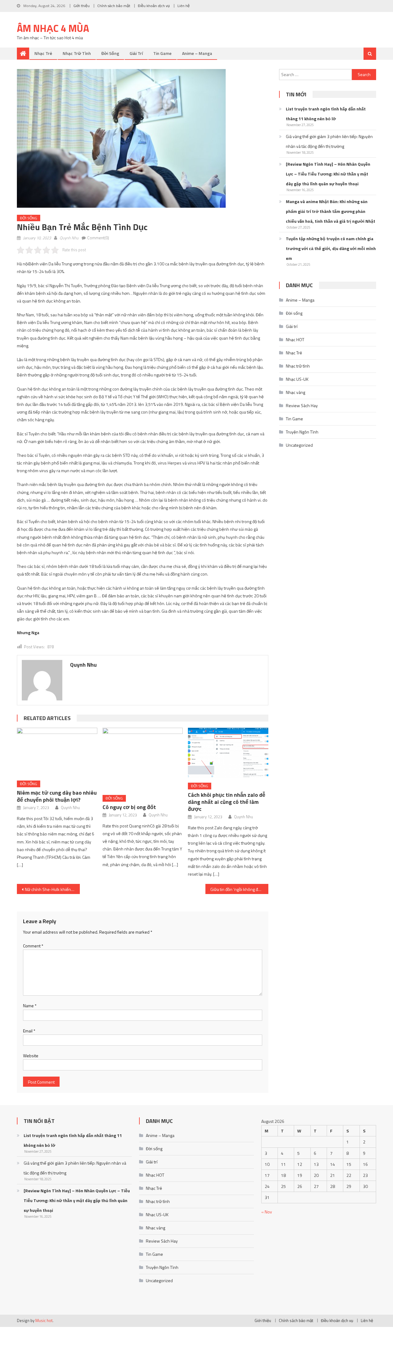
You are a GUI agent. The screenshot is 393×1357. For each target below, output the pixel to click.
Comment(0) (98, 238)
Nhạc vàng (295, 392)
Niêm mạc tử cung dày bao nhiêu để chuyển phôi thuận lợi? (57, 796)
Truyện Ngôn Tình (302, 432)
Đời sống (110, 53)
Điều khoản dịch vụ (154, 6)
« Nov (266, 1212)
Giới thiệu (81, 6)
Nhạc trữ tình (77, 53)
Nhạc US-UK (297, 379)
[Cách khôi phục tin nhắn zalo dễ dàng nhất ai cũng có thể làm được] (228, 753)
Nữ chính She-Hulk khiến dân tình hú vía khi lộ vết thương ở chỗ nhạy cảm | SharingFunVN (52, 889)
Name (30, 1005)
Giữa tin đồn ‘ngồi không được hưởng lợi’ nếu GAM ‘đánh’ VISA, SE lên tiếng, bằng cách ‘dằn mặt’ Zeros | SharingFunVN (239, 889)
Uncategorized (299, 445)
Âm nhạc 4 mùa (53, 28)
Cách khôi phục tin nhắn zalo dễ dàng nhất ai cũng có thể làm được (226, 802)
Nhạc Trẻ (43, 53)
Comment (33, 946)
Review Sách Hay (302, 405)
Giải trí (136, 53)
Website (30, 1055)
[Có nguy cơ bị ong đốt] (143, 759)
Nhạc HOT (295, 339)
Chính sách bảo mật (113, 6)
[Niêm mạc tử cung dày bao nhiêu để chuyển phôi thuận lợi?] (57, 752)
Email (29, 1030)
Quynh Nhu (69, 238)
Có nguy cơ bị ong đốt (129, 807)
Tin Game (162, 53)
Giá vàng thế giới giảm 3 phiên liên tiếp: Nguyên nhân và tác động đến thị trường (329, 141)
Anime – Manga (197, 53)
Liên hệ (183, 6)
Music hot (44, 1320)
